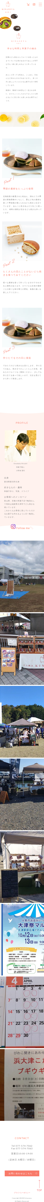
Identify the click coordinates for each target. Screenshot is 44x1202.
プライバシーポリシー (22, 1193)
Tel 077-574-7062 (22, 1145)
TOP (39, 1190)
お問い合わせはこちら (20, 1173)
